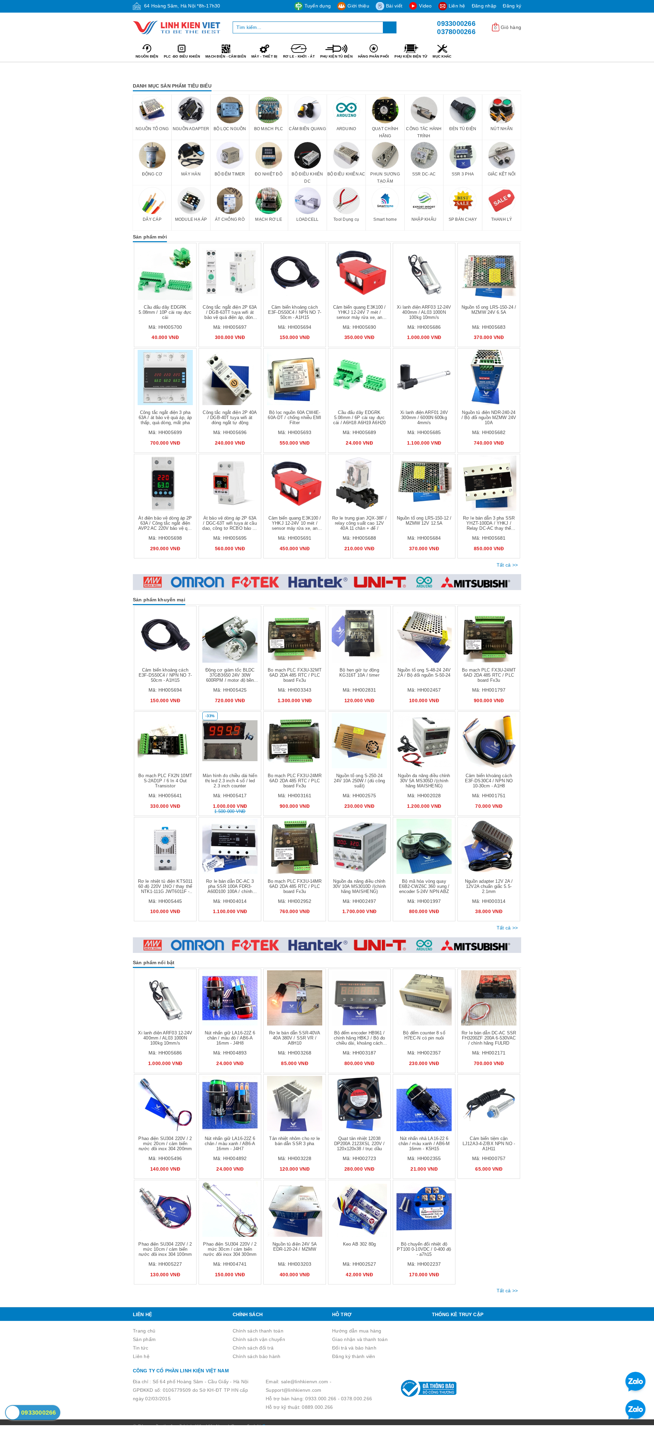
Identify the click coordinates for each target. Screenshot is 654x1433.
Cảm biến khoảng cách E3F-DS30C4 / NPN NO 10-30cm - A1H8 (489, 780)
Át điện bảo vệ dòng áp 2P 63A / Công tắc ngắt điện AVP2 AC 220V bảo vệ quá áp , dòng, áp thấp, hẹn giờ (165, 525)
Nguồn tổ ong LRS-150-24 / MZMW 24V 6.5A (489, 310)
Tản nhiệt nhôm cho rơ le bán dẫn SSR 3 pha (294, 1141)
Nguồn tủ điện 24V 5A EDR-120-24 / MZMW (294, 1247)
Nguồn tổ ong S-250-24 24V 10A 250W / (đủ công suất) (359, 780)
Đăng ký (512, 6)
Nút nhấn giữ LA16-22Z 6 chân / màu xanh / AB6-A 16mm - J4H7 (230, 1143)
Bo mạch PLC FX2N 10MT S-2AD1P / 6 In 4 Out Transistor (165, 780)
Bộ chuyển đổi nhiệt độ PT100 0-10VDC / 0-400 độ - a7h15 (424, 1249)
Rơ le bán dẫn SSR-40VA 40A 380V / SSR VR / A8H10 (295, 1038)
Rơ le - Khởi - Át (299, 56)
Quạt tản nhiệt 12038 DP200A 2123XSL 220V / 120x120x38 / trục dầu (359, 1143)
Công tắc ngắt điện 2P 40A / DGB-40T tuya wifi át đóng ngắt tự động (230, 417)
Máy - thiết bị (264, 56)
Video (425, 6)
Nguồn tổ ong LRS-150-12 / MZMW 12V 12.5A (424, 520)
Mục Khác (442, 56)
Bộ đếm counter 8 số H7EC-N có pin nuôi (424, 1035)
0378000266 (456, 31)
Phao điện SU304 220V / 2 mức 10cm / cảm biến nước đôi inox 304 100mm (165, 1249)
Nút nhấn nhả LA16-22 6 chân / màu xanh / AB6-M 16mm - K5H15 (424, 1143)
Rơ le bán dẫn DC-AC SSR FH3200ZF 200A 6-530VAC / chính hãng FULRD (489, 1038)
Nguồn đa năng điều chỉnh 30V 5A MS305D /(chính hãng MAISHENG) (424, 780)
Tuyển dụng (318, 6)
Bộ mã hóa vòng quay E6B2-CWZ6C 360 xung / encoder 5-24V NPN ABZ (424, 886)
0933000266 (456, 23)
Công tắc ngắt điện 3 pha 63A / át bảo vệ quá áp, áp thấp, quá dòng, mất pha (165, 417)
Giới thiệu (358, 6)
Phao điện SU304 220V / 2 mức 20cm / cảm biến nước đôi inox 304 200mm (165, 1143)
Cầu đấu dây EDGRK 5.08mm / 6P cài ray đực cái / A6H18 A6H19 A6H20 (359, 417)
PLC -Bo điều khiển (182, 56)
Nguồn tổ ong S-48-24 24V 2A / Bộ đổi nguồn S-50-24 (424, 672)
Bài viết (394, 6)
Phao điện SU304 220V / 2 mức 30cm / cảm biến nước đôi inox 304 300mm (229, 1249)
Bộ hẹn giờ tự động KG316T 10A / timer (359, 672)
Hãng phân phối (373, 56)
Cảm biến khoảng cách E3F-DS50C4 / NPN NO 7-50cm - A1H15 (294, 312)
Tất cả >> (507, 565)
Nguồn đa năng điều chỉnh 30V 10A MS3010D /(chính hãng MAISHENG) (359, 886)
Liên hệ (457, 6)
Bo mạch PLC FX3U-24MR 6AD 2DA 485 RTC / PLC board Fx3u (295, 780)
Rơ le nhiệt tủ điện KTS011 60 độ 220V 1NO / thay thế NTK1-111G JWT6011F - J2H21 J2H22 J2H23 (165, 889)
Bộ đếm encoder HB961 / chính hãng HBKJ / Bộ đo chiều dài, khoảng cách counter (359, 1040)
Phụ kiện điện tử (410, 56)
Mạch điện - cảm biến (225, 56)
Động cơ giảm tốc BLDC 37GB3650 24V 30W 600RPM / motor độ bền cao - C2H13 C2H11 (230, 677)
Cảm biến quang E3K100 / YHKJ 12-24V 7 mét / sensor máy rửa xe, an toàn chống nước (359, 315)
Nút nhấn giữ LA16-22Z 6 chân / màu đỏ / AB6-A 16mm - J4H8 (230, 1038)
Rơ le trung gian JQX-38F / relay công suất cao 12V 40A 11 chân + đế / (359, 523)
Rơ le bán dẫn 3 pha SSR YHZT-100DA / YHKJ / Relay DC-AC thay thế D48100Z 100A (489, 525)
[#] (327, 582)
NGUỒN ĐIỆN (147, 56)
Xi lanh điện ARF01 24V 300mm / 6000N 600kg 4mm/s (424, 417)
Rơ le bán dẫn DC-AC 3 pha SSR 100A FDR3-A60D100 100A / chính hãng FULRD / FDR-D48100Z (230, 891)
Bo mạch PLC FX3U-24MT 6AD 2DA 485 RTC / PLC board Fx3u (489, 675)
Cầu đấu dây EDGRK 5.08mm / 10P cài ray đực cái (165, 312)
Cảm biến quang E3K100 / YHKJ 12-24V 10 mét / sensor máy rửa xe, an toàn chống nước (294, 525)
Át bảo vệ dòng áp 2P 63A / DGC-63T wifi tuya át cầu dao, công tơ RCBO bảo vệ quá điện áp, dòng (229, 525)
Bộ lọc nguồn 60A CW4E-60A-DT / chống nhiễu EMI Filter (294, 417)
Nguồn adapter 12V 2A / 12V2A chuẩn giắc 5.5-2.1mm (489, 886)
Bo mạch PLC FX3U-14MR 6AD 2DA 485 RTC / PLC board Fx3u (295, 886)
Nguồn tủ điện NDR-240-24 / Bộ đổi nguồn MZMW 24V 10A (489, 417)
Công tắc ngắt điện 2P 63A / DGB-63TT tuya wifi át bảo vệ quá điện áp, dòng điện (230, 315)
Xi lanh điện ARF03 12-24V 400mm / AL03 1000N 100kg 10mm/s (424, 312)
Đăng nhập (484, 6)
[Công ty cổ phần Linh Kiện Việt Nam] (177, 27)
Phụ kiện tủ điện (336, 56)
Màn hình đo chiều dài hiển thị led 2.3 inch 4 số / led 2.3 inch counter (230, 780)
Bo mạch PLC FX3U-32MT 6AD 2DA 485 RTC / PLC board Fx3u (295, 675)
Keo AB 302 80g (359, 1244)
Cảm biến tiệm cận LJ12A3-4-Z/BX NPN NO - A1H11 (489, 1143)
